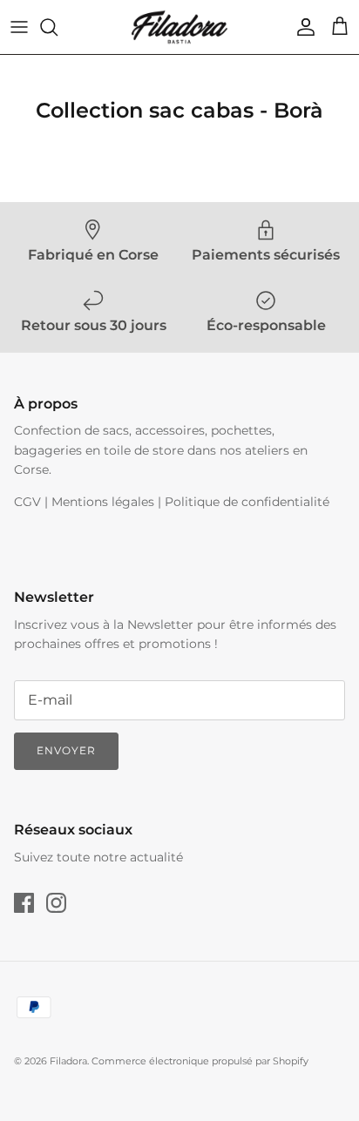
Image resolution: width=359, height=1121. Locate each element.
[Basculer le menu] (19, 27)
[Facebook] (24, 903)
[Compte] (301, 27)
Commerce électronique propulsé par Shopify (199, 1061)
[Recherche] (57, 27)
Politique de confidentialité (247, 502)
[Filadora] (179, 27)
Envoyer (66, 750)
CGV (27, 502)
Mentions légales (102, 502)
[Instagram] (56, 903)
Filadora (68, 1061)
